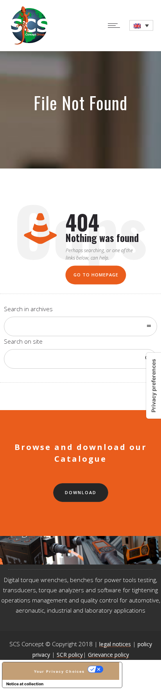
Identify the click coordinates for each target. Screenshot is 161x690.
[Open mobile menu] (115, 25)
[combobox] (80, 326)
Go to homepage (95, 275)
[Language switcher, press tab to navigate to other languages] (141, 25)
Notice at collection (24, 683)
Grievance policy (108, 654)
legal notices (115, 644)
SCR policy (70, 654)
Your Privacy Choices (59, 671)
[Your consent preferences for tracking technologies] (153, 386)
